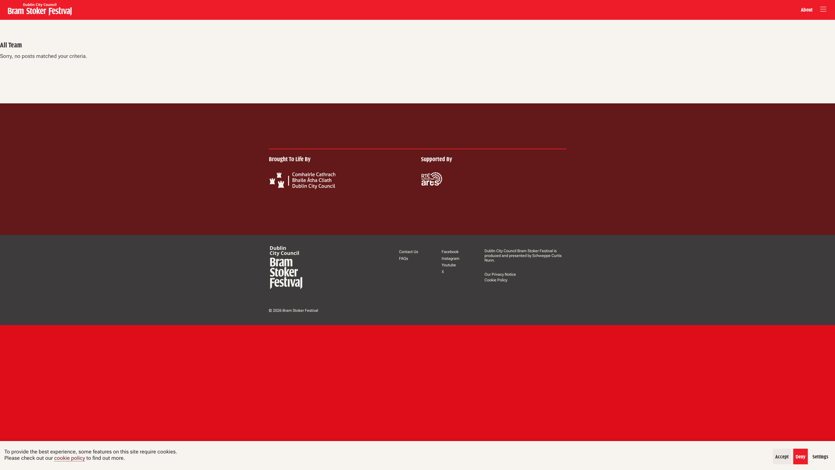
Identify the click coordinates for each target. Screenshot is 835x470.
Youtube (449, 265)
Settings (820, 456)
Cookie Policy (495, 280)
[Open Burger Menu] (823, 10)
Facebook (450, 251)
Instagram (450, 258)
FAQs (403, 258)
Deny (800, 456)
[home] (39, 10)
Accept (782, 456)
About (807, 9)
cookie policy (69, 458)
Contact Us (408, 251)
